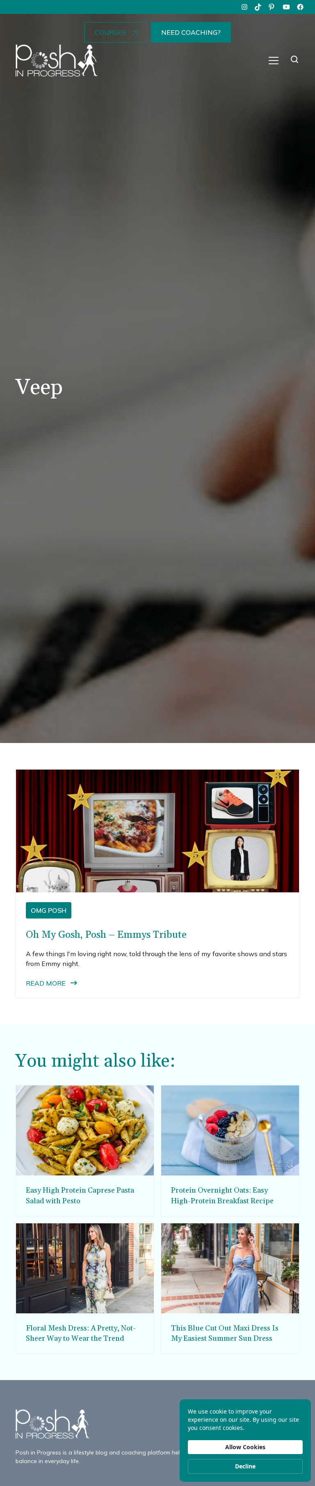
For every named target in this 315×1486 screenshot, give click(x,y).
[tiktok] (258, 7)
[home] (57, 61)
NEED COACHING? (191, 32)
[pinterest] (272, 7)
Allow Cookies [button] (245, 1447)
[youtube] (286, 7)
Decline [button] (245, 1466)
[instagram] (244, 7)
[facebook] (300, 7)
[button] (273, 60)
